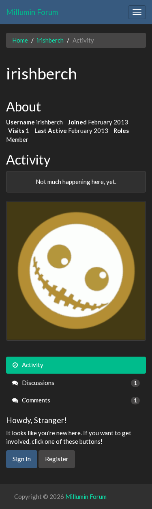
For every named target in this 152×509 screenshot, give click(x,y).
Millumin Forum (32, 12)
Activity (32, 364)
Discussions (79, 382)
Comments (79, 400)
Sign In (22, 458)
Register (57, 458)
